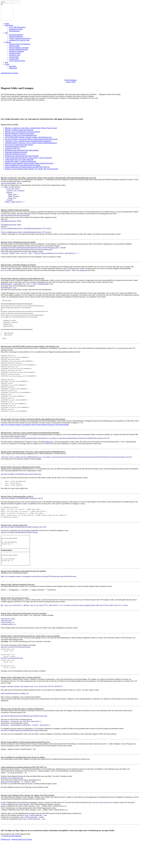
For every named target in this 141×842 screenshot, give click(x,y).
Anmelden (14, 73)
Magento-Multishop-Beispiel (18, 49)
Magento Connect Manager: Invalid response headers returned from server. (29, 163)
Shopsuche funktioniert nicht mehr (16, 152)
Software (8, 42)
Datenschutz (13, 68)
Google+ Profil (70, 82)
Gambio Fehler (14, 59)
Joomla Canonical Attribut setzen (20, 38)
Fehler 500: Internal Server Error (15, 154)
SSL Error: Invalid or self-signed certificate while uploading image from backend (31, 139)
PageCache (49, 442)
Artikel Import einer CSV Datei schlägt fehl (19, 159)
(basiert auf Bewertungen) (12, 836)
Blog (6, 62)
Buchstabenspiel (14, 31)
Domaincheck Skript (16, 29)
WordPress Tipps (14, 55)
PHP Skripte (9, 25)
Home (7, 23)
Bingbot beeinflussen (16, 36)
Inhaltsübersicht (6, 73)
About (7, 64)
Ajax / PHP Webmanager (17, 27)
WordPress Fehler (15, 53)
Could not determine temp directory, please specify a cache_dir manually (28, 158)
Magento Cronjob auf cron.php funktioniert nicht (21, 135)
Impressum (12, 66)
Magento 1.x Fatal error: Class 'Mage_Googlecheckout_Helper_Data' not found (31, 128)
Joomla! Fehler (14, 57)
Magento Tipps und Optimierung (19, 44)
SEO (6, 33)
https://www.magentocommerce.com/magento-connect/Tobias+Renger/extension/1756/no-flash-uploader (35, 424)
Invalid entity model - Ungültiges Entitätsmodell (20, 161)
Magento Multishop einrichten (19, 48)
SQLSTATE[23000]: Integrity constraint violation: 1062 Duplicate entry (28, 137)
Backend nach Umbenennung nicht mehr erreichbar (22, 156)
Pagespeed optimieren (16, 35)
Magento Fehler (14, 46)
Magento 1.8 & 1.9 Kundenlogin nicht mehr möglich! (22, 132)
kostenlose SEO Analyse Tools (19, 40)
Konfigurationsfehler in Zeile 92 (15, 146)
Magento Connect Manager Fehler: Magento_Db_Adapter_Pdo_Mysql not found (31, 169)
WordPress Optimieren (16, 51)
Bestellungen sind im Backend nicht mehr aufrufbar (22, 150)
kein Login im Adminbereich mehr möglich (19, 145)
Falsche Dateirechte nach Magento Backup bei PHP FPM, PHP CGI (27, 167)
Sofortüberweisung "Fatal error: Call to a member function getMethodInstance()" (31, 143)
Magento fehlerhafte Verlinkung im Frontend (19, 133)
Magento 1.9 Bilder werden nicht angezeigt (19, 130)
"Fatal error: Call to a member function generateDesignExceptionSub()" (28, 141)
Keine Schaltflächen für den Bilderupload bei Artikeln (22, 165)
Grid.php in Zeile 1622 (12, 148)
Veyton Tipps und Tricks (17, 61)
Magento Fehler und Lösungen (22, 839)
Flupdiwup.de (5, 839)
